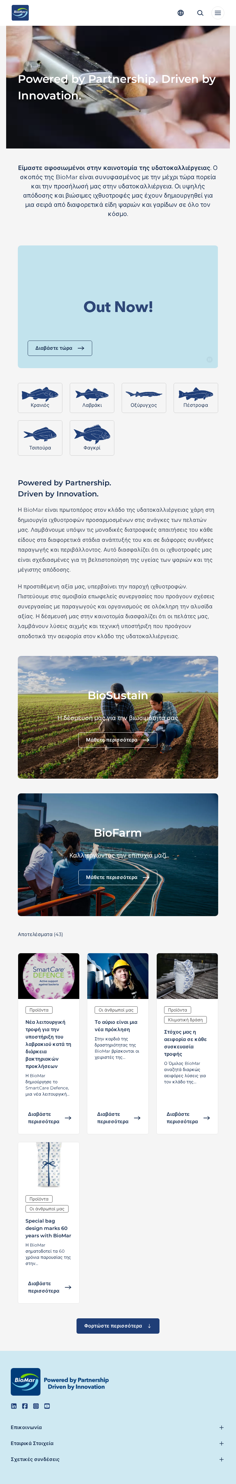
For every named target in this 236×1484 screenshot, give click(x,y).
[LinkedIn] (14, 1406)
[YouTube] (47, 1406)
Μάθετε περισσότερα (111, 740)
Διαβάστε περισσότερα (43, 1118)
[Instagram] (36, 1406)
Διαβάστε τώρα (53, 348)
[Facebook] (25, 1406)
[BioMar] (20, 13)
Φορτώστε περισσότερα (113, 1326)
